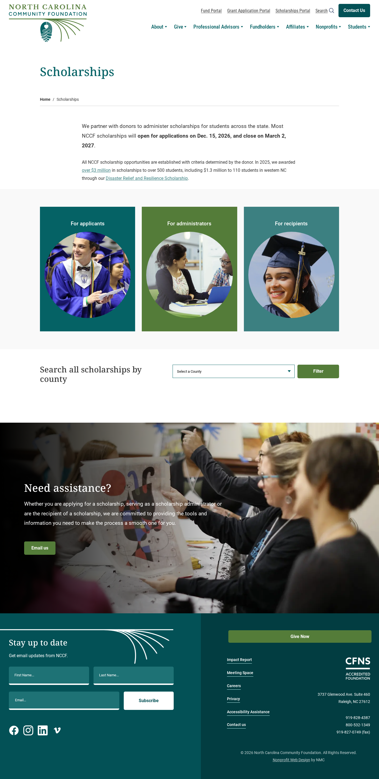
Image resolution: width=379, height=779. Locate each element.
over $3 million (96, 170)
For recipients (291, 223)
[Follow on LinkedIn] (43, 730)
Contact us (236, 724)
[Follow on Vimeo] (57, 730)
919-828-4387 (358, 717)
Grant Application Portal (248, 10)
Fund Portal (211, 10)
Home (45, 99)
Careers (234, 686)
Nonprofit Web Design (291, 760)
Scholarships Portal (293, 10)
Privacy (233, 699)
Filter (318, 371)
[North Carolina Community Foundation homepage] (48, 23)
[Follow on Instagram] (28, 730)
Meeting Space (240, 672)
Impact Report (239, 659)
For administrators (189, 223)
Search (321, 10)
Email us (39, 548)
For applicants (88, 223)
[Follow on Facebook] (14, 730)
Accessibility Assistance (248, 712)
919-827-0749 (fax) (353, 732)
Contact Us (354, 10)
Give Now (299, 636)
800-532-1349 (358, 725)
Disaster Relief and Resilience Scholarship (147, 178)
